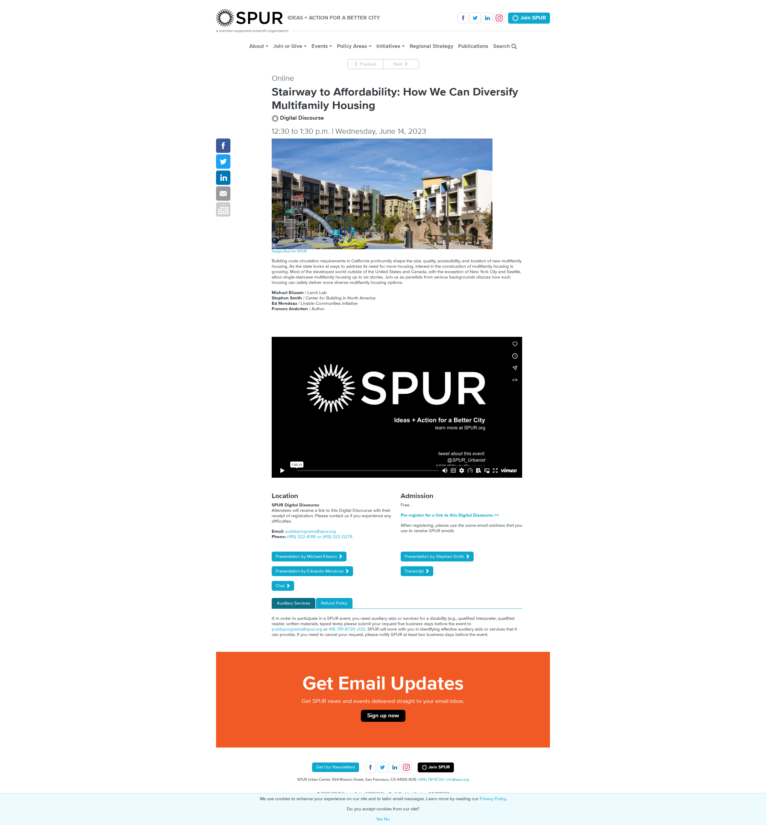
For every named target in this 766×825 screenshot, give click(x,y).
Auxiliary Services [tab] (293, 603)
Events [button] (319, 46)
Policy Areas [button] (352, 46)
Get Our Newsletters (335, 767)
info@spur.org (457, 779)
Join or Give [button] (287, 46)
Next (398, 64)
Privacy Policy (493, 799)
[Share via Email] (223, 193)
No (387, 819)
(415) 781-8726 (431, 779)
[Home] (252, 18)
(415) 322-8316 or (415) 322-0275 (319, 537)
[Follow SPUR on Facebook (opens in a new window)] (463, 18)
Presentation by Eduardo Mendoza (310, 571)
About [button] (256, 46)
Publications (473, 46)
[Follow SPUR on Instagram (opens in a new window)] (499, 18)
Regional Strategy (431, 46)
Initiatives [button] (388, 46)
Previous (367, 64)
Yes (379, 819)
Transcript (415, 571)
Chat (281, 586)
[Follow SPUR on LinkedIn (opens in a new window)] (487, 18)
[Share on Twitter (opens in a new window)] (223, 161)
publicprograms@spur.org (310, 531)
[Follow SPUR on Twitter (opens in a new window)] (475, 18)
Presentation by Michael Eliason (307, 556)
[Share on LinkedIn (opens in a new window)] (223, 178)
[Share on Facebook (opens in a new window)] (223, 145)
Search (502, 46)
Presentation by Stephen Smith (435, 556)
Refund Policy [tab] (334, 603)
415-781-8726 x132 (347, 629)
